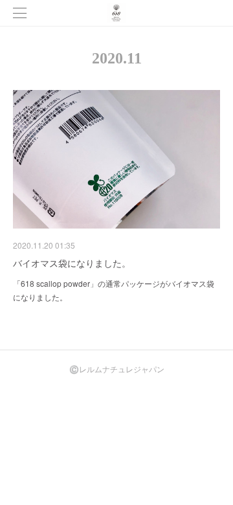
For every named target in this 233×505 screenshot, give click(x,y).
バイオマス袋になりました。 (72, 262)
